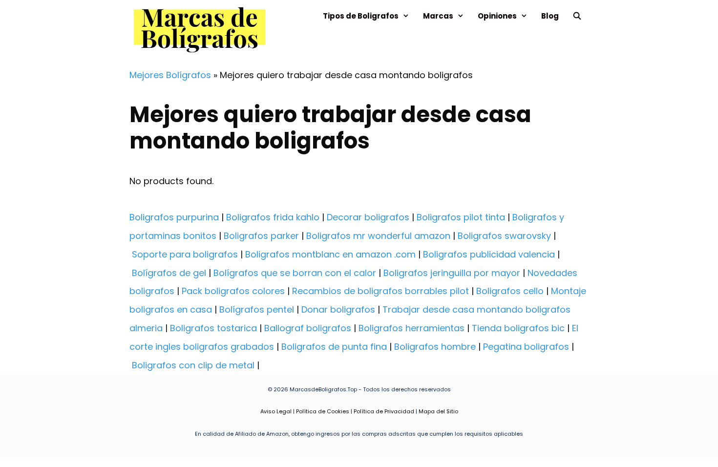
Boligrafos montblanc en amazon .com (330, 254)
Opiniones (497, 16)
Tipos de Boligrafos (361, 16)
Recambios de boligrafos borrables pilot (380, 291)
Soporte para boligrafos (185, 254)
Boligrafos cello (510, 291)
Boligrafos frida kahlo (272, 217)
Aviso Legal (276, 411)
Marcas (438, 16)
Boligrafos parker (261, 236)
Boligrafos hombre (435, 346)
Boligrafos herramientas (412, 328)
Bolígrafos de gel (169, 273)
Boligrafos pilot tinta (461, 217)
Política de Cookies (322, 411)
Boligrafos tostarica (213, 328)
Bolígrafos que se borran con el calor (294, 273)
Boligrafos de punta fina (334, 346)
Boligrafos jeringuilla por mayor (451, 273)
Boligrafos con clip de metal (193, 365)
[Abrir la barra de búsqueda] (577, 16)
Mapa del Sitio (438, 411)
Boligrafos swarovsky (504, 236)
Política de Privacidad (384, 411)
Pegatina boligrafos (526, 346)
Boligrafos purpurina (174, 217)
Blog (550, 16)
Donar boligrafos (338, 309)
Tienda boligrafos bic (518, 328)
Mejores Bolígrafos (170, 75)
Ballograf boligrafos (307, 328)
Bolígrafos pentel (256, 309)
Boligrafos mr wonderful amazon (378, 236)
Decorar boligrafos (368, 217)
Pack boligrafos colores (233, 291)
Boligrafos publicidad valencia (489, 254)
